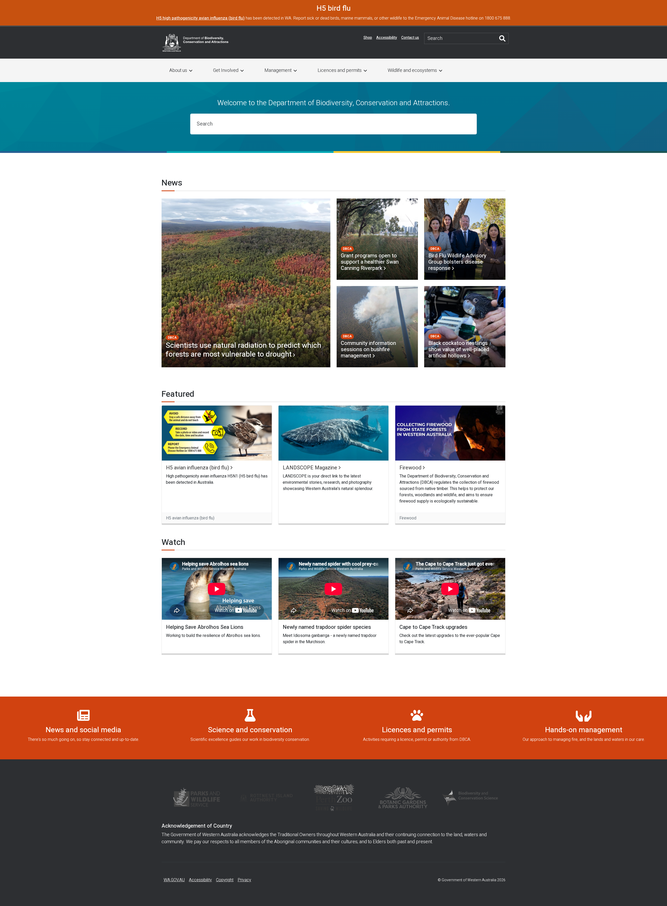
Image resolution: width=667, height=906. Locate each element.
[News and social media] (83, 728)
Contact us (410, 37)
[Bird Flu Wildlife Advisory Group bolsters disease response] (464, 239)
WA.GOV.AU (174, 880)
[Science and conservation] (250, 728)
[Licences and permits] (417, 728)
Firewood (410, 468)
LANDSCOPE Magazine (310, 468)
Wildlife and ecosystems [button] (412, 70)
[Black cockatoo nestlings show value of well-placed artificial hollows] (464, 326)
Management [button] (278, 70)
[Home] (195, 42)
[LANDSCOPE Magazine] (333, 433)
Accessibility (386, 37)
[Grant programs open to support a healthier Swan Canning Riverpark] (377, 239)
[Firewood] (450, 433)
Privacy (244, 880)
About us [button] (178, 70)
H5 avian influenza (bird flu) (197, 468)
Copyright (224, 880)
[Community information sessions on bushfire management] (377, 326)
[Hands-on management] (583, 728)
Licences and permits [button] (340, 70)
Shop (367, 37)
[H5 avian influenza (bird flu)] (217, 433)
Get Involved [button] (225, 70)
